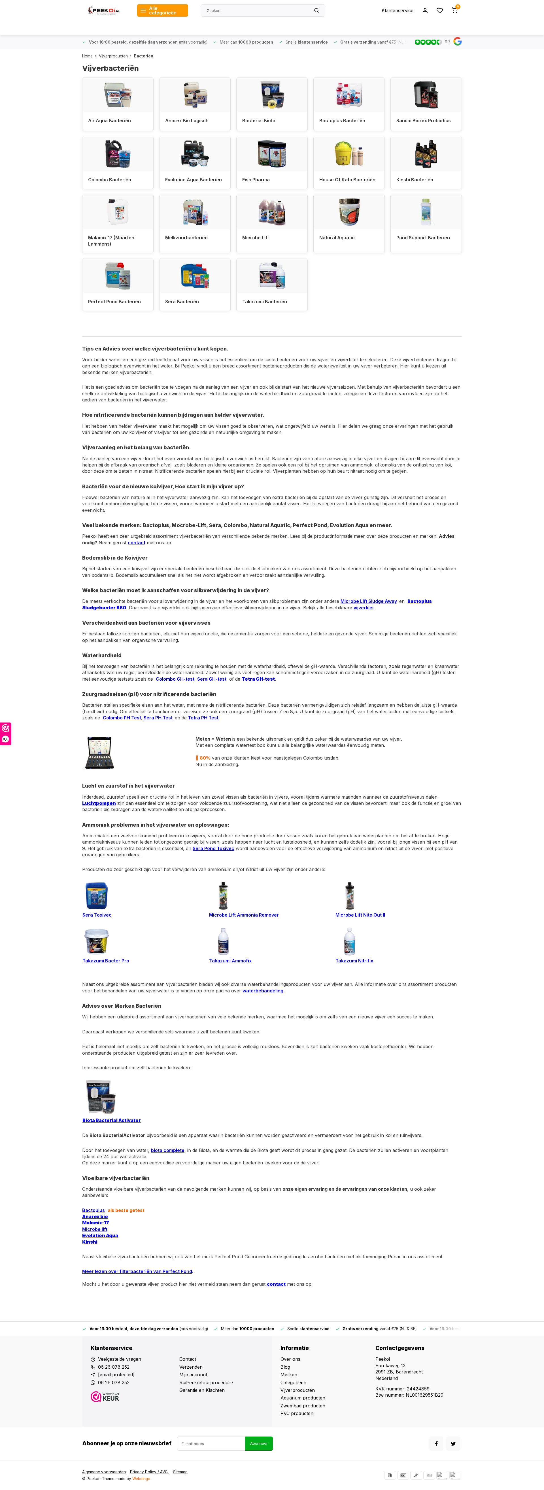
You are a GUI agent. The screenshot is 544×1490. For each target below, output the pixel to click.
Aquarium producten (302, 1398)
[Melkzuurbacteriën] (195, 212)
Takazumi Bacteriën (264, 301)
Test (167, 718)
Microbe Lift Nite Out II (360, 915)
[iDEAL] (390, 1475)
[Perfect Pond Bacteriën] (117, 276)
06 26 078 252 (113, 1367)
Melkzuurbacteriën (186, 237)
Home (87, 56)
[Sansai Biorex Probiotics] (426, 95)
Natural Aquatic (337, 237)
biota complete (167, 1150)
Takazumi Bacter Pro (105, 961)
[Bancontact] (403, 1475)
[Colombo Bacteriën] (117, 154)
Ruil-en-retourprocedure (206, 1382)
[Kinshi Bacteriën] (426, 154)
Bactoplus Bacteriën (342, 120)
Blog (285, 1367)
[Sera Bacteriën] (195, 276)
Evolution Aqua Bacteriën (193, 179)
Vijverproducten (113, 56)
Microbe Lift (255, 237)
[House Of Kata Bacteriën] (349, 154)
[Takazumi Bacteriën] (272, 276)
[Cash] (416, 1475)
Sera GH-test (211, 679)
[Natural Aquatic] (349, 212)
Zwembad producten (302, 1406)
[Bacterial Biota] (272, 95)
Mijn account (193, 1374)
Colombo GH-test (175, 679)
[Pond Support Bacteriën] (426, 212)
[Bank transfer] (429, 1475)
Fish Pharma (256, 179)
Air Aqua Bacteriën (109, 120)
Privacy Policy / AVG (149, 1472)
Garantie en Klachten (202, 1390)
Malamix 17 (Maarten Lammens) (111, 241)
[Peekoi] (105, 10)
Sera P (151, 718)
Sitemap (180, 1472)
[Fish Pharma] (272, 154)
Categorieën (293, 1382)
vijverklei (363, 607)
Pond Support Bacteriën (423, 237)
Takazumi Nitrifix (354, 961)
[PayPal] (442, 1475)
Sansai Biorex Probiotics (423, 120)
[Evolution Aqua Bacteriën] (195, 154)
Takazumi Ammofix (230, 961)
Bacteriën (143, 56)
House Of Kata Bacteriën (347, 179)
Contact (187, 1359)
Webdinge (141, 1478)
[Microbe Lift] (272, 212)
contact (136, 542)
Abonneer (259, 1443)
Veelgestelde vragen (119, 1359)
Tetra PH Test (203, 718)
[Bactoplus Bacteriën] (349, 95)
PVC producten (296, 1413)
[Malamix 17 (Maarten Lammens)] (117, 212)
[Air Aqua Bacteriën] (117, 95)
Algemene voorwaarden (104, 1472)
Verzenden (191, 1367)
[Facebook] (436, 1444)
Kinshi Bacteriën (414, 179)
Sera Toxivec (97, 915)
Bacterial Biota (258, 120)
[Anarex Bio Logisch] (195, 95)
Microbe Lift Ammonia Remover (244, 915)
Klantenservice (397, 10)
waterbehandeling (263, 991)
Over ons (290, 1359)
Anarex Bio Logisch (187, 120)
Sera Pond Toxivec (213, 848)
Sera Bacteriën (182, 301)
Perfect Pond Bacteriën (114, 301)
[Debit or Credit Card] (455, 1475)
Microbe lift (94, 1229)
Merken (288, 1374)
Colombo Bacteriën (109, 179)
